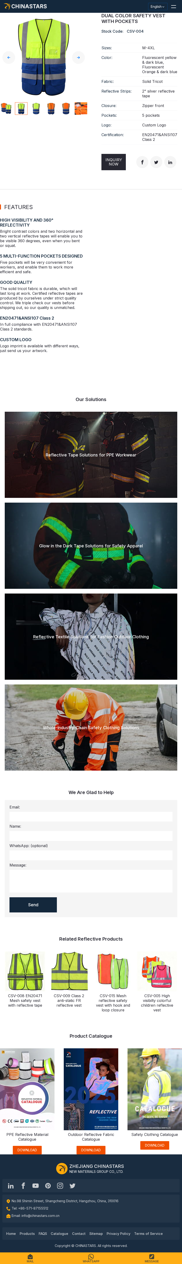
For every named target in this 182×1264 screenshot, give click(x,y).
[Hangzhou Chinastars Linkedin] (11, 1185)
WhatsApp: (28, 845)
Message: (17, 865)
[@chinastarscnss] (23, 1185)
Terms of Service (148, 1234)
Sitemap (96, 1234)
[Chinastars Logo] (62, 1168)
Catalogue (59, 1234)
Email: (14, 807)
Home (11, 1234)
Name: (15, 826)
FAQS (43, 1234)
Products (27, 1234)
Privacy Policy (118, 1234)
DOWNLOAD (27, 1150)
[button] (173, 6)
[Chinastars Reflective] (35, 1185)
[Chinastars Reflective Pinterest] (48, 1185)
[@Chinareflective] (72, 1185)
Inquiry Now (113, 161)
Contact (79, 1234)
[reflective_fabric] (60, 1185)
